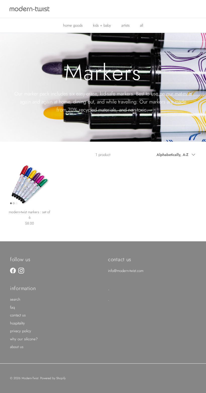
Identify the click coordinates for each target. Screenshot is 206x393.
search (15, 299)
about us (16, 347)
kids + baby (102, 25)
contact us (18, 315)
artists (125, 25)
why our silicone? (24, 339)
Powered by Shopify (53, 378)
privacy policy (20, 331)
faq (12, 307)
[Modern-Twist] (30, 9)
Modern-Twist (30, 378)
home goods (73, 25)
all (141, 25)
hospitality (17, 323)
